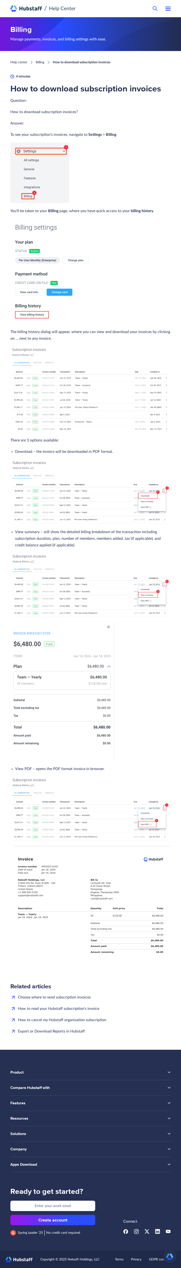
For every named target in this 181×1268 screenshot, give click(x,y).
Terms (119, 1259)
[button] (169, 1256)
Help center (18, 62)
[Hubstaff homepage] (19, 1259)
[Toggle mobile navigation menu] (168, 8)
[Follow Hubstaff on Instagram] (136, 1233)
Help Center (62, 8)
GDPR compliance (162, 1259)
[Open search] (155, 8)
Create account (52, 1220)
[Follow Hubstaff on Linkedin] (157, 1233)
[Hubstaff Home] (26, 8)
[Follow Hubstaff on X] (146, 1233)
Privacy (136, 1259)
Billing (40, 62)
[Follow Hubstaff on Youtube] (168, 1233)
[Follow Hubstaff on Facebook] (125, 1233)
